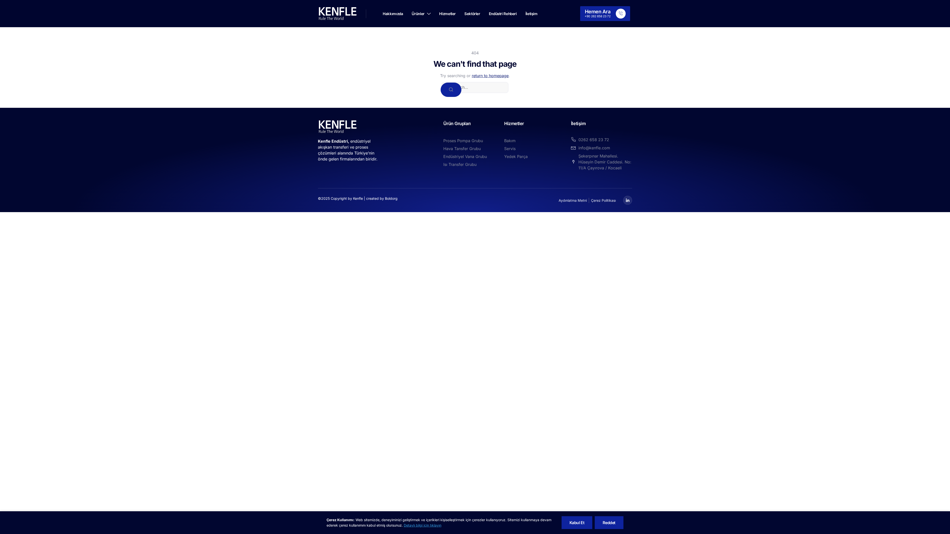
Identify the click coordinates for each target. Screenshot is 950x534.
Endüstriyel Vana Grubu (465, 156)
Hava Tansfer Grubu (462, 148)
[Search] (451, 90)
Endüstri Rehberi (503, 13)
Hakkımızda (393, 13)
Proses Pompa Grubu (463, 140)
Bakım (510, 140)
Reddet (609, 522)
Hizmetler (447, 13)
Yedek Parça (516, 156)
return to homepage (490, 75)
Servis (510, 148)
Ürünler (418, 13)
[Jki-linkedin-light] (627, 200)
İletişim (531, 13)
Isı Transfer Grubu (459, 164)
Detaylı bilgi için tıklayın (422, 525)
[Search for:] (475, 87)
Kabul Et (577, 522)
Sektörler (472, 13)
